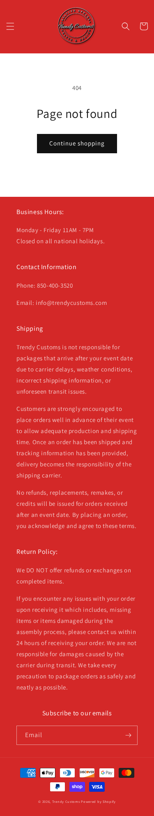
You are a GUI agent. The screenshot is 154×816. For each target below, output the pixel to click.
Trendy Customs (66, 801)
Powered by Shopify (98, 801)
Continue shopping (77, 143)
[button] (10, 26)
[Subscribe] (128, 735)
